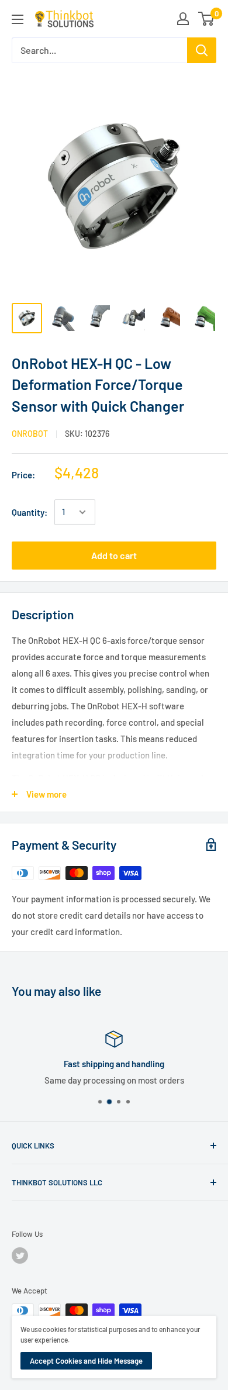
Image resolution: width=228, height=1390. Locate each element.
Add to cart (114, 555)
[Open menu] (17, 19)
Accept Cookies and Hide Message (86, 1360)
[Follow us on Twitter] (20, 1255)
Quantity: (29, 512)
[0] (206, 19)
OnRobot (30, 434)
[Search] (201, 50)
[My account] (183, 18)
